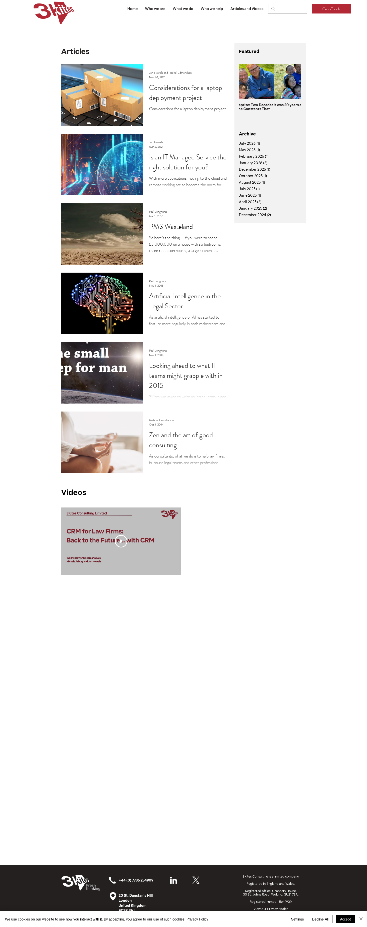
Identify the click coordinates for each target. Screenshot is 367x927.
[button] (183, 8)
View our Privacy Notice (271, 909)
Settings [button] (297, 919)
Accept (345, 919)
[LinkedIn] (174, 880)
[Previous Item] (247, 81)
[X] (196, 880)
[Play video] (121, 541)
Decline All (320, 919)
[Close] (361, 919)
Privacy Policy (197, 919)
